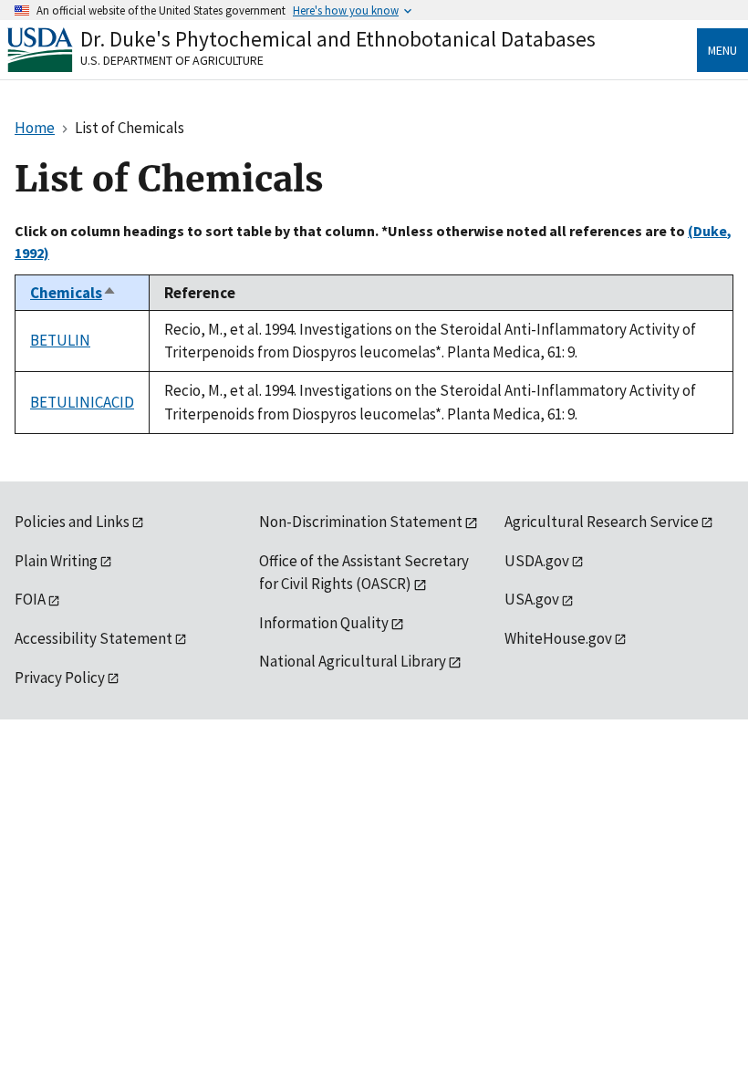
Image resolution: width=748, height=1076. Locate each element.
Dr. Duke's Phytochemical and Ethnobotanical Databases (338, 39)
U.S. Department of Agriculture (172, 60)
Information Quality (324, 623)
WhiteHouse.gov (558, 638)
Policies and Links (72, 522)
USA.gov (531, 599)
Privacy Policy (60, 677)
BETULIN (60, 340)
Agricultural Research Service (601, 522)
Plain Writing (56, 561)
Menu (722, 50)
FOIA (30, 599)
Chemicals (73, 293)
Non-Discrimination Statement (360, 522)
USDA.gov (536, 561)
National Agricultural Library (352, 661)
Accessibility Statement (93, 638)
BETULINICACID (82, 402)
